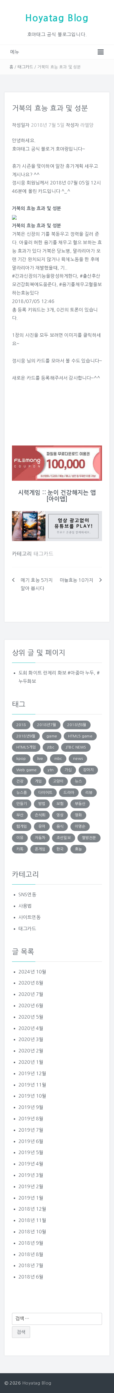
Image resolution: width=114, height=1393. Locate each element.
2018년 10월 (32, 1231)
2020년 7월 (30, 994)
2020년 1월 (30, 1062)
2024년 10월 (32, 971)
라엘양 (86, 125)
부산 (19, 815)
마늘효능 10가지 (76, 580)
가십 (68, 770)
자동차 (40, 838)
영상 (59, 815)
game (51, 736)
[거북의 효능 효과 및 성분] (14, 217)
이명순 (80, 826)
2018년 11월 (32, 1220)
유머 (41, 826)
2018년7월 (46, 725)
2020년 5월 (30, 1017)
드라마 (68, 793)
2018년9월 (25, 736)
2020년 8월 (30, 982)
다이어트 (45, 793)
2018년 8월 (30, 1254)
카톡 (19, 849)
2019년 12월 (32, 1073)
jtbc (50, 747)
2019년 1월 (30, 1197)
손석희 (40, 815)
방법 (41, 804)
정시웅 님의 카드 (28, 360)
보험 (59, 804)
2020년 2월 (30, 1050)
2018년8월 (76, 725)
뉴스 (78, 781)
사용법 (25, 906)
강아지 (88, 770)
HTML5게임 (26, 747)
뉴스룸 (21, 793)
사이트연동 (29, 917)
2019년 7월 (30, 1130)
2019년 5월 (30, 1152)
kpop (21, 758)
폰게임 (40, 849)
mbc (58, 758)
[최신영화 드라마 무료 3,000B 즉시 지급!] (57, 463)
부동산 (80, 804)
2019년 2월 (30, 1186)
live (40, 758)
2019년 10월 (32, 1095)
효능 (78, 849)
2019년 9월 (30, 1107)
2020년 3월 (30, 1039)
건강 (19, 781)
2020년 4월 (30, 1028)
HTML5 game (80, 736)
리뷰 (88, 793)
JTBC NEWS (75, 747)
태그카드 (25, 67)
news (78, 758)
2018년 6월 (30, 1276)
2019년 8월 (30, 1118)
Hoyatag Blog (57, 18)
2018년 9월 (30, 1243)
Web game (26, 770)
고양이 (58, 781)
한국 (59, 849)
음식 (59, 826)
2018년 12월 (32, 1209)
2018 (21, 725)
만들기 (21, 804)
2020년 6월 (30, 1005)
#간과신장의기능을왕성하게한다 (44, 276)
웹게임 (21, 826)
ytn (50, 770)
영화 (78, 815)
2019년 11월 (32, 1084)
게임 (38, 781)
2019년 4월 (30, 1163)
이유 (19, 838)
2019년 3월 (30, 1175)
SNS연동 (27, 894)
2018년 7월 (30, 1265)
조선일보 (63, 838)
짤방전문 (89, 838)
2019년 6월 (30, 1141)
